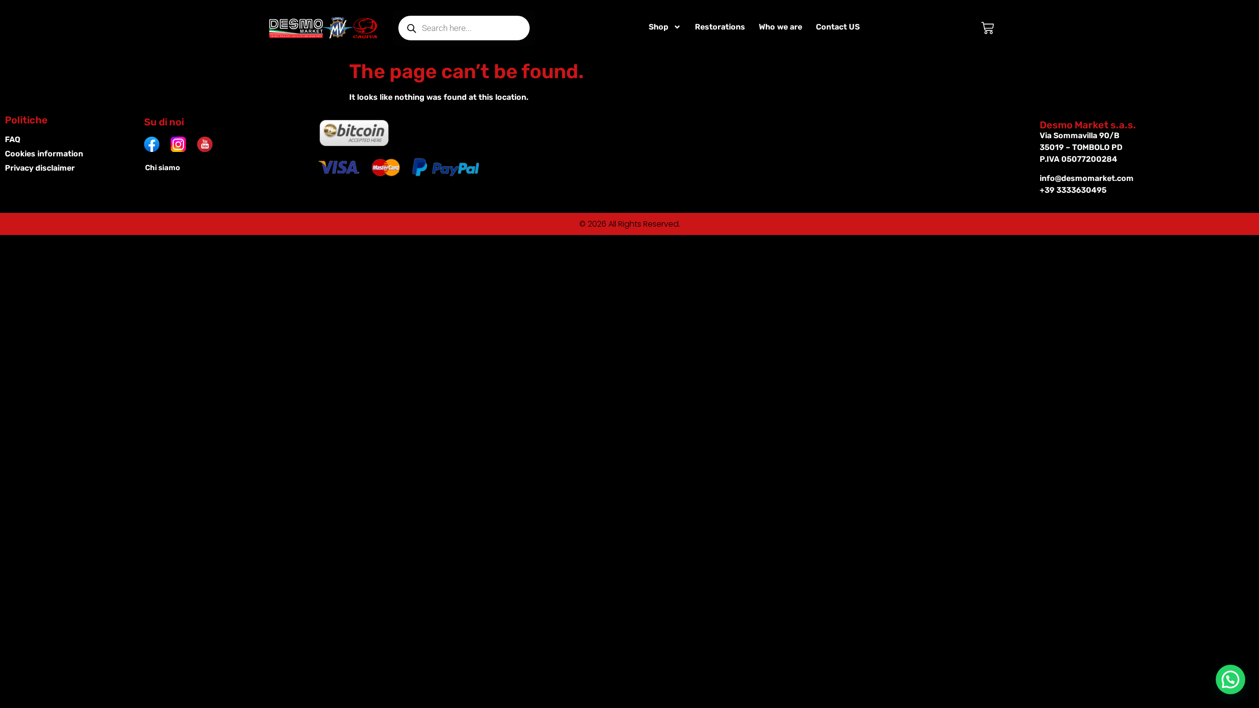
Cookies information (44, 153)
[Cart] (987, 28)
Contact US (838, 26)
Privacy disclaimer (40, 168)
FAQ (12, 139)
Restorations (720, 26)
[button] (1230, 679)
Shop (658, 26)
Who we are (780, 26)
